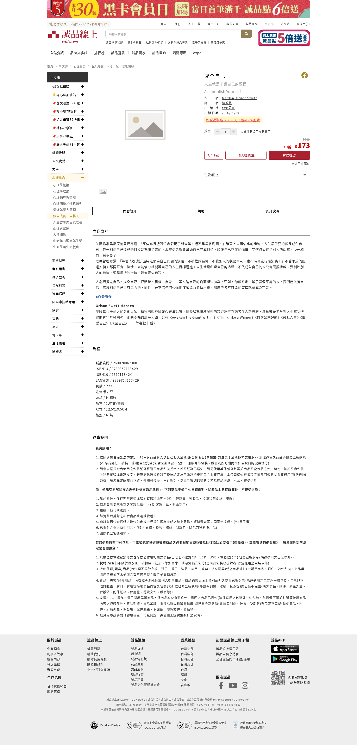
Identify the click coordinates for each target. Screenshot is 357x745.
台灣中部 (187, 654)
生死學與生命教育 (66, 247)
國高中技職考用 (63, 302)
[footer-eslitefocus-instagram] (245, 685)
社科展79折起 (155, 42)
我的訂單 (232, 24)
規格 (201, 210)
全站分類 (57, 52)
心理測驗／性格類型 (67, 203)
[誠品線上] (73, 36)
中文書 (63, 66)
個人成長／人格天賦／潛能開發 (112, 66)
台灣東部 (187, 664)
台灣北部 (187, 648)
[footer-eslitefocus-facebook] (221, 685)
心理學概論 (61, 185)
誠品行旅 (137, 674)
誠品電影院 (139, 659)
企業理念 (53, 648)
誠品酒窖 (137, 679)
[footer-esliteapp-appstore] (285, 648)
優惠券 (269, 24)
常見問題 (93, 648)
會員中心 (213, 24)
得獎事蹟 (53, 669)
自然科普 (58, 285)
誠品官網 (137, 648)
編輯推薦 (58, 152)
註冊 (177, 24)
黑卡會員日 (134, 42)
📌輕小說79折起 (64, 111)
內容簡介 (130, 210)
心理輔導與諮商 (64, 197)
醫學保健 (58, 293)
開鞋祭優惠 (218, 42)
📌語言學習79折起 (66, 119)
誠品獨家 (139, 52)
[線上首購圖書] (284, 38)
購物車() (303, 24)
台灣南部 (187, 659)
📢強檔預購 (60, 86)
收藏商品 (251, 24)
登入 (163, 24)
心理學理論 (61, 191)
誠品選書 (118, 52)
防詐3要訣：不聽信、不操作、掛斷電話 (81, 24)
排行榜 (99, 52)
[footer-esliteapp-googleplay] (285, 658)
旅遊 (55, 326)
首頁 (50, 66)
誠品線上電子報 (227, 648)
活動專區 (180, 52)
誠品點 (285, 24)
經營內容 (53, 659)
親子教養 (58, 277)
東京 (184, 679)
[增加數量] (233, 131)
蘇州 (184, 674)
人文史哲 (58, 161)
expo (197, 52)
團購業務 (53, 691)
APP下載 (194, 24)
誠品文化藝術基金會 (145, 684)
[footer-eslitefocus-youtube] (233, 685)
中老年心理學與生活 (67, 240)
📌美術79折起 (63, 136)
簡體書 (57, 351)
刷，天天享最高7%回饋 (233, 119)
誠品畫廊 (159, 52)
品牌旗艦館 (79, 52)
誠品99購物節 (114, 42)
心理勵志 (80, 66)
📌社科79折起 (63, 128)
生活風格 (58, 343)
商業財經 (58, 260)
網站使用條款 (97, 659)
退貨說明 (272, 210)
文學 (55, 169)
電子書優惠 (199, 42)
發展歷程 (53, 664)
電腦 (55, 318)
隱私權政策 (95, 664)
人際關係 (59, 234)
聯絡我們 (93, 654)
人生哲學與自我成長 (67, 222)
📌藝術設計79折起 (66, 144)
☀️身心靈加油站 (64, 95)
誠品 (137, 653)
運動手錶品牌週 (178, 42)
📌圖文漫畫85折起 (66, 103)
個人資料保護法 (98, 669)
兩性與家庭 (61, 228)
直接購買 (289, 155)
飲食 (55, 310)
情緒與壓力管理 (64, 209)
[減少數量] (217, 131)
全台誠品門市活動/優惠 (233, 659)
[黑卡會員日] (178, 9)
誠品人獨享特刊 (227, 654)
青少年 (57, 335)
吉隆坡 (185, 685)
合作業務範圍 (57, 686)
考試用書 (58, 269)
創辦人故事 (55, 654)
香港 (184, 669)
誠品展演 (137, 669)
